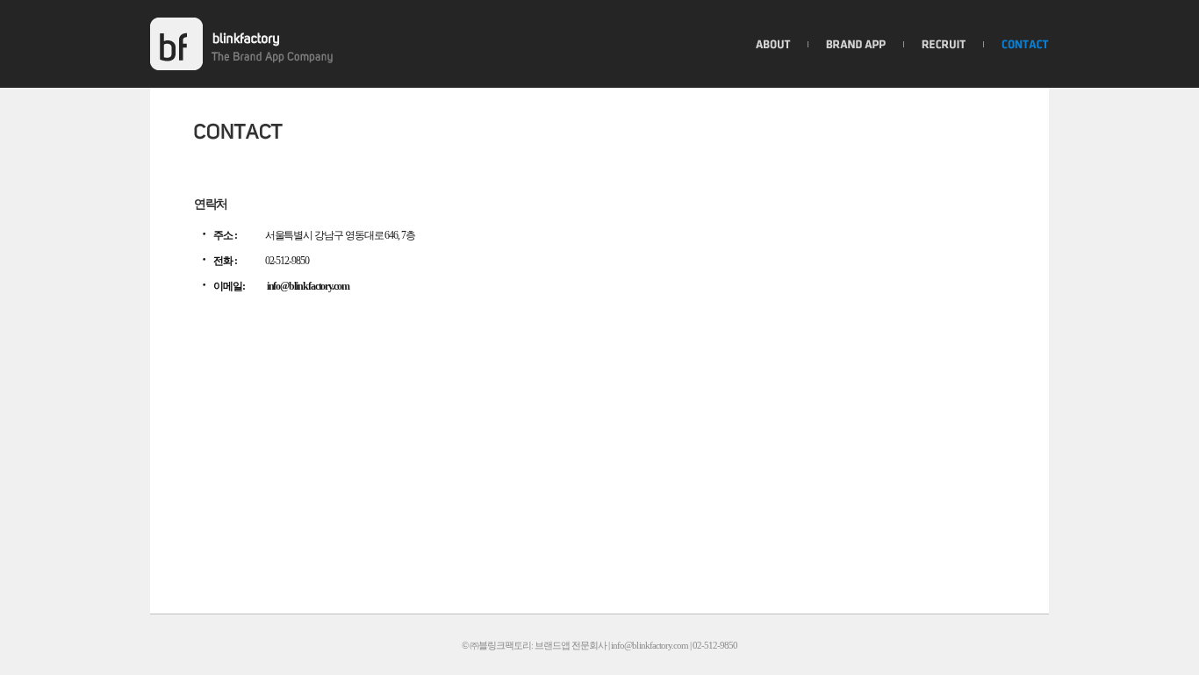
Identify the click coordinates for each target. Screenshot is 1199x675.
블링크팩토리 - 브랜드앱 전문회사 (176, 44)
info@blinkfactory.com (308, 286)
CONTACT (1025, 44)
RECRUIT (944, 44)
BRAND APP (856, 44)
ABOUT (773, 44)
